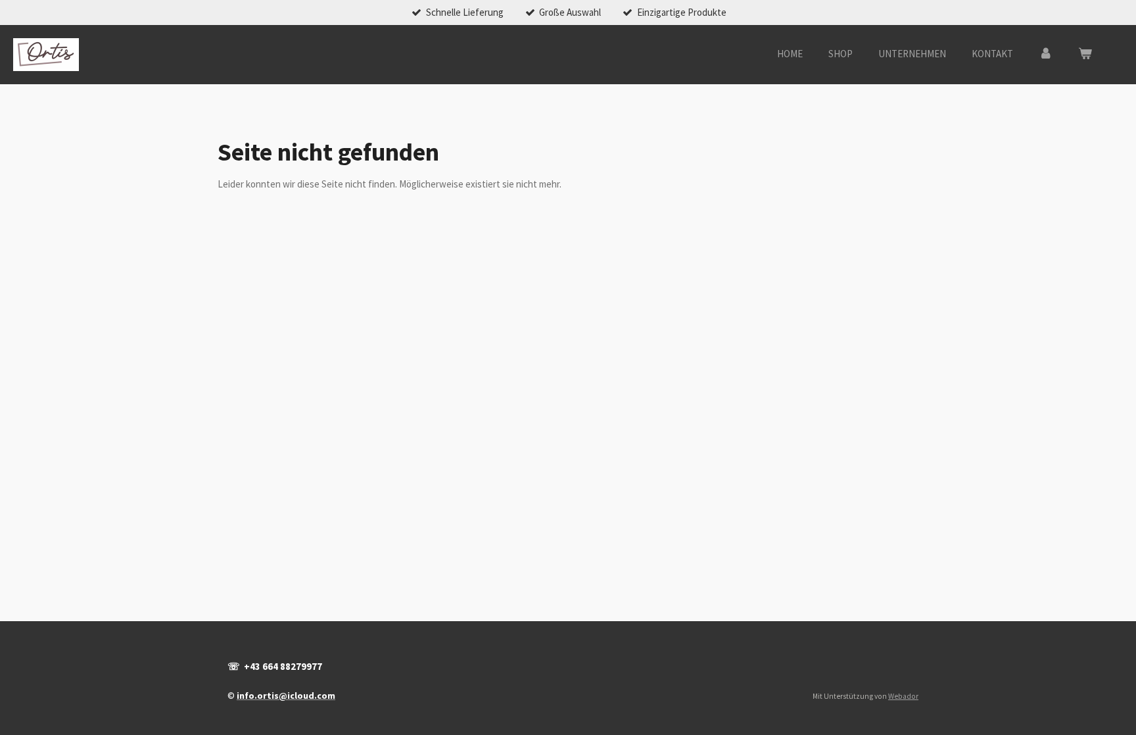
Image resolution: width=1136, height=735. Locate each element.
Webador (903, 696)
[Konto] (1045, 54)
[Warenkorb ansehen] (1085, 54)
